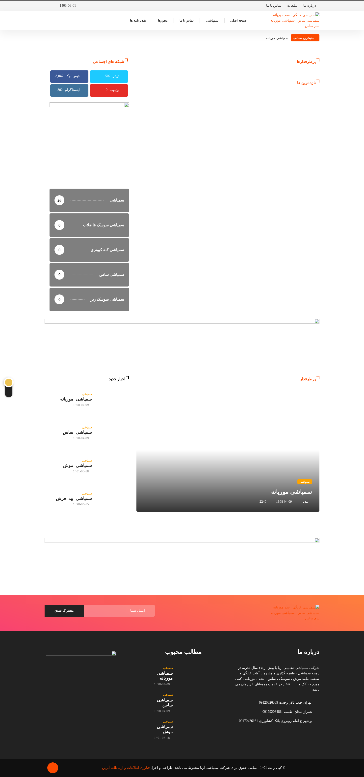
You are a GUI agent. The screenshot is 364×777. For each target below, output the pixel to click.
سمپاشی (212, 20)
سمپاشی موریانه (277, 38)
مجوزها (163, 20)
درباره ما (309, 5)
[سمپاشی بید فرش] (113, 499)
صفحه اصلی (238, 20)
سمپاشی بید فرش (74, 498)
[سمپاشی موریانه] (113, 400)
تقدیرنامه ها (138, 20)
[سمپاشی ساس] (113, 433)
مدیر (305, 501)
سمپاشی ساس (77, 432)
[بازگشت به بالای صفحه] (52, 768)
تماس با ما (273, 5)
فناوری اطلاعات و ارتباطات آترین (126, 768)
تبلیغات (292, 5)
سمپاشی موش (77, 465)
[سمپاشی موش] (113, 466)
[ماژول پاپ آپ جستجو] (46, 20)
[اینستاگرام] (46, 5)
